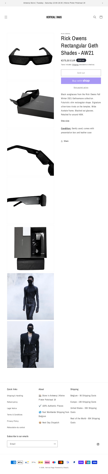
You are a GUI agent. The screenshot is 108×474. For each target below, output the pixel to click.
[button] (6, 17)
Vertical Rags (50, 468)
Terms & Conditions (14, 414)
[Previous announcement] (5, 3)
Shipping (75, 64)
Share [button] (66, 141)
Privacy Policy (13, 421)
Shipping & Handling (15, 395)
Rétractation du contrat (16, 427)
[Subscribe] (54, 444)
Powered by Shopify (62, 468)
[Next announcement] (102, 3)
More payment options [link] (81, 87)
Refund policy (12, 402)
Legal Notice (12, 408)
